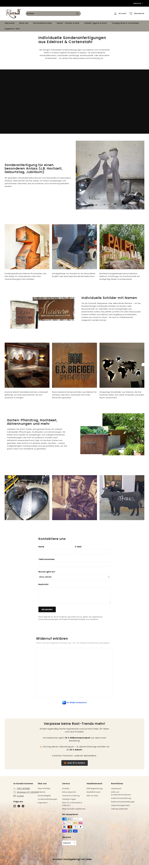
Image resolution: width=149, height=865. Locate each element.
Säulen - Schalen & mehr (68, 23)
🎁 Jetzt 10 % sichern (74, 763)
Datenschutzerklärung (121, 798)
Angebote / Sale (12, 28)
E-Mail (78, 546)
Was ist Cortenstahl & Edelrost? (72, 803)
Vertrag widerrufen (119, 809)
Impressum (116, 788)
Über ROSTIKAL (44, 788)
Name (41, 546)
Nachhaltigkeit (44, 795)
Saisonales (10, 23)
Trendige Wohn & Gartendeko (125, 23)
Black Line (23, 23)
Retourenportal (69, 792)
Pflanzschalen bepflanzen (74, 809)
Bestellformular (93, 792)
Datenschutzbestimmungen (74, 619)
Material (41, 792)
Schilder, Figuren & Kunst (95, 23)
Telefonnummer (46, 559)
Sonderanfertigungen (47, 799)
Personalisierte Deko (42, 23)
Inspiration (42, 802)
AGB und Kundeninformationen (121, 793)
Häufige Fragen (69, 799)
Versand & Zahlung (71, 795)
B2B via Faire (92, 795)
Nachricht (43, 584)
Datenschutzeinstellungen (123, 802)
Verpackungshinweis (120, 805)
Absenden (47, 609)
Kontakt (65, 788)
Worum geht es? (46, 571)
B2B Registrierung (95, 788)
